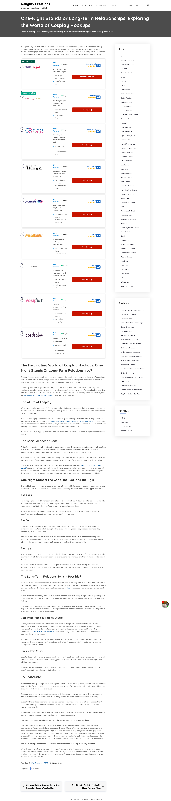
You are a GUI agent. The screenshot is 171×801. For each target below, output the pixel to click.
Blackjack (124, 81)
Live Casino (125, 165)
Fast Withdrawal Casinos (129, 115)
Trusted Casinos (126, 257)
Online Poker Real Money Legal (132, 323)
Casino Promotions (127, 94)
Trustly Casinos (126, 261)
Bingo (123, 77)
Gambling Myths (126, 131)
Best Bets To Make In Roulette (131, 344)
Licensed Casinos (127, 156)
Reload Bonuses (126, 215)
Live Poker (124, 169)
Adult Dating (101, 5)
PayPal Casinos (126, 198)
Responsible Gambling (128, 219)
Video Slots (125, 265)
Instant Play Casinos (128, 144)
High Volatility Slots (128, 135)
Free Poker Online (127, 331)
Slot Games (125, 240)
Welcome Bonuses (127, 286)
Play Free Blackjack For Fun (130, 394)
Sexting (113, 5)
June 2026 (124, 422)
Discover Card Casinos (128, 314)
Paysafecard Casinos (128, 202)
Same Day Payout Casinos (130, 227)
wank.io (67, 588)
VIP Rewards (125, 269)
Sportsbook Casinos (128, 248)
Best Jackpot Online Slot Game (132, 377)
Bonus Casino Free (127, 327)
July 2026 (124, 418)
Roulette (124, 223)
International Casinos (128, 148)
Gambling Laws (126, 127)
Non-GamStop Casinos (129, 190)
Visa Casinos (125, 273)
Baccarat (124, 69)
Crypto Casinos (126, 106)
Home (75, 5)
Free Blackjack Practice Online (131, 390)
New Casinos (125, 181)
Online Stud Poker (127, 373)
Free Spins (124, 123)
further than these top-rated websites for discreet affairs (70, 421)
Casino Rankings (126, 98)
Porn (130, 5)
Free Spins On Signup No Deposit (132, 310)
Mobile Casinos (126, 173)
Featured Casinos (127, 119)
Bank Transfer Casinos (128, 73)
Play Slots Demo (126, 318)
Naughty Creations (35, 4)
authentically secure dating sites (43, 631)
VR (137, 5)
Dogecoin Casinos (127, 110)
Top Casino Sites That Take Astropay (133, 369)
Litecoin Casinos (126, 161)
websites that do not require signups (38, 395)
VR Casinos (125, 282)
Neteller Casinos (126, 177)
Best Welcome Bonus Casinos (131, 356)
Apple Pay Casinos (127, 64)
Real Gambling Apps (128, 335)
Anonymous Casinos (128, 60)
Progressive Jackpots (128, 211)
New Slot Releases (127, 186)
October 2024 (126, 426)
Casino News (125, 89)
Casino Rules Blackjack (128, 385)
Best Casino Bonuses (128, 348)
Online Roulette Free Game (130, 352)
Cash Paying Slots (127, 381)
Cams (123, 5)
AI (143, 5)
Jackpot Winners (127, 152)
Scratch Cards (126, 232)
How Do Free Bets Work (129, 339)
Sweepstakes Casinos (128, 253)
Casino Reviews (126, 102)
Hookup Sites (87, 5)
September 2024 (127, 430)
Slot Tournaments (127, 244)
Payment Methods (127, 194)
